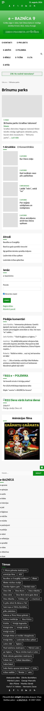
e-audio (3, 494)
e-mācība (3, 516)
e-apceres (23, 156)
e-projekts (22, 43)
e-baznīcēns (8, 276)
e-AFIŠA (6, 65)
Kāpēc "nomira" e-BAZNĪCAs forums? (17, 390)
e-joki (2, 507)
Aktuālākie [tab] (9, 147)
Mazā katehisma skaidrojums (14, 648)
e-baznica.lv (36, 599)
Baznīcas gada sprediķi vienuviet (15, 247)
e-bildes (3, 499)
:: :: (22, 700)
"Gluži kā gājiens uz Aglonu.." (25, 337)
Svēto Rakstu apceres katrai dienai (16, 668)
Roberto (6, 126)
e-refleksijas (24, 185)
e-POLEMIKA (21, 50)
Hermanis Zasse (29, 687)
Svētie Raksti (8, 664)
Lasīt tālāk (15, 138)
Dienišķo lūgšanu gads (11, 587)
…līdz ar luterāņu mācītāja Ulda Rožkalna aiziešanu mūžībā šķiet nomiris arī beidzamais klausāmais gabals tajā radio (20, 363)
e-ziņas (6, 120)
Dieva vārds (7, 595)
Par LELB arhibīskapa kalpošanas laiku (17, 386)
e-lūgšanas (4, 512)
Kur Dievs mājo (10, 158)
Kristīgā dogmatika (20, 623)
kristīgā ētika (8, 640)
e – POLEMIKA (19, 375)
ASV (20, 574)
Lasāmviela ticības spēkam (13, 256)
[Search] (41, 54)
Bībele (34, 579)
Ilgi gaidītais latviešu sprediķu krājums (17, 251)
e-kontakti (7, 43)
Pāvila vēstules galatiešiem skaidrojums (17, 656)
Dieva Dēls (7, 591)
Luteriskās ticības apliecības (13, 260)
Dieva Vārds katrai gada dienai (27, 595)
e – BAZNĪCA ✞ (22, 18)
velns (30, 672)
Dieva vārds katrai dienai (25, 400)
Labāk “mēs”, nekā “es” (10, 189)
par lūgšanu (7, 652)
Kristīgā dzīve (8, 628)
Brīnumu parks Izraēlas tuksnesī (22, 106)
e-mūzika (3, 521)
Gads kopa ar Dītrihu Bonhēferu (15, 607)
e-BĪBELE (7, 57)
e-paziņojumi (5, 525)
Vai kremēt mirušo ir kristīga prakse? (16, 381)
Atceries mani (11, 294)
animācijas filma (9, 574)
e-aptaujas (4, 490)
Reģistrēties (8, 306)
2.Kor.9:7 (6, 406)
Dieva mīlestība (34, 591)
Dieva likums (20, 591)
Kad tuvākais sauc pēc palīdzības (10, 174)
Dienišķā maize (29, 587)
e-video (3, 547)
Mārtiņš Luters (33, 648)
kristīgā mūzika (8, 632)
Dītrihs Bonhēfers (29, 678)
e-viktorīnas (4, 552)
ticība (35, 668)
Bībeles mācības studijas (12, 583)
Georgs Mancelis (28, 681)
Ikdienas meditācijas (10, 619)
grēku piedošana (9, 611)
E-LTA (30, 57)
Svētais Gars (7, 660)
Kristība (6, 623)
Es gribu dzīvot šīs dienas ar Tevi (15, 603)
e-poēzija (3, 530)
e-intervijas (4, 503)
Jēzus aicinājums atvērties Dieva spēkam (10, 220)
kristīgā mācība (22, 628)
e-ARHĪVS (7, 50)
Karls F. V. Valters (13, 687)
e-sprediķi (3, 543)
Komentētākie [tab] (26, 147)
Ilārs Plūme (14, 684)
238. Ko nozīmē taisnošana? (22, 74)
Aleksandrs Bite (13, 678)
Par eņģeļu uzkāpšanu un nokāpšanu (10, 205)
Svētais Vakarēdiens (23, 660)
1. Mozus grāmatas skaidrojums (15, 570)
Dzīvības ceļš (23, 599)
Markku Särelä (27, 684)
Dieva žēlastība (8, 599)
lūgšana (19, 644)
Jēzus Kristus (27, 619)
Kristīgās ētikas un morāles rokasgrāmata (18, 636)
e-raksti (3, 534)
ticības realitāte (9, 672)
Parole (6, 285)
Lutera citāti (7, 644)
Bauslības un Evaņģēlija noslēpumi (16, 579)
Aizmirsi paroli (9, 309)
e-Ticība (19, 57)
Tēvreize (21, 672)
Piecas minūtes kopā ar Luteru (27, 652)
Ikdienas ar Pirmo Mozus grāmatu (15, 615)
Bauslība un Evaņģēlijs (11, 242)
